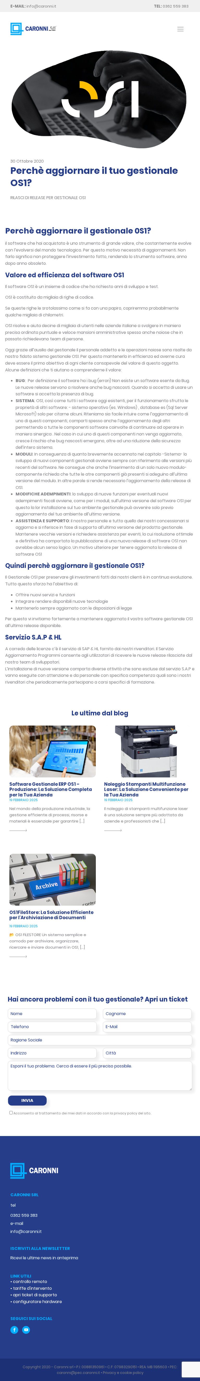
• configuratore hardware (36, 1302)
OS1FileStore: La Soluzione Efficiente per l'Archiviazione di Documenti (51, 915)
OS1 (30, 287)
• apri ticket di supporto (33, 1295)
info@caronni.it (33, 6)
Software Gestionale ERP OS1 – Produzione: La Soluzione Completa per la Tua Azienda (50, 789)
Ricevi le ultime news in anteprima (44, 1258)
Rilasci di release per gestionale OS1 (48, 198)
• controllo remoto (28, 1282)
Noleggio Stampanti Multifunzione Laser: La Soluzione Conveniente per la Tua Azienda (146, 789)
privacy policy (125, 1113)
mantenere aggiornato (103, 619)
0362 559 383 (172, 6)
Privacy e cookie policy (123, 1372)
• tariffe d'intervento (31, 1288)
